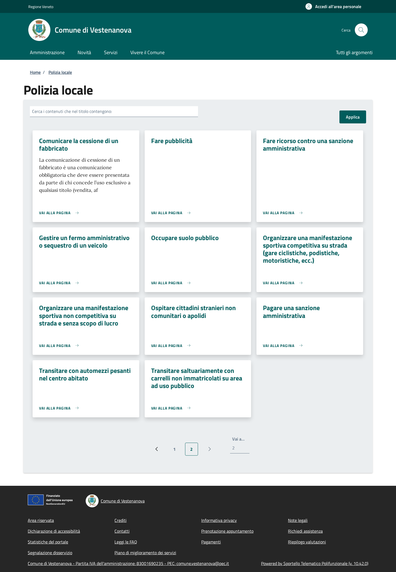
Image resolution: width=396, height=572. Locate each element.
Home (35, 72)
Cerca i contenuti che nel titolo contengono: (72, 111)
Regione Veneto (40, 6)
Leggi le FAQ (125, 542)
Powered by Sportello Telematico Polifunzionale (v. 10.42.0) (314, 563)
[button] (333, 6)
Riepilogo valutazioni (307, 542)
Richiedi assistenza (305, 531)
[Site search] (361, 29)
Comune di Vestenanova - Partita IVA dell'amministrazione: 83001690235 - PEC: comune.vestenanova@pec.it (128, 563)
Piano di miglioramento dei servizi (145, 552)
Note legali (298, 520)
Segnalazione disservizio (50, 552)
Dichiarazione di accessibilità (54, 531)
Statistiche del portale (48, 542)
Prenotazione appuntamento (227, 531)
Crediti (120, 520)
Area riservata (41, 520)
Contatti (122, 531)
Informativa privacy (219, 520)
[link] (60, 213)
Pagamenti (211, 542)
